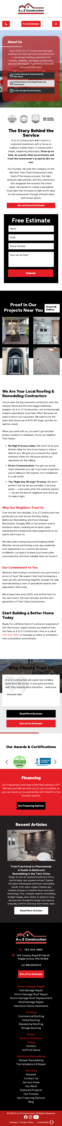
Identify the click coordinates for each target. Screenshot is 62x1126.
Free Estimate (31, 24)
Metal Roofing (31, 1020)
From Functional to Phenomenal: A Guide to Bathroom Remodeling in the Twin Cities (31, 870)
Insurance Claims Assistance (31, 1006)
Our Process (31, 1094)
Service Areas (31, 1082)
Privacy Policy (27, 1122)
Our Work (31, 1086)
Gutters (31, 1046)
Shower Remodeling (31, 1060)
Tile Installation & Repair (31, 1064)
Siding (31, 1042)
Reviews (31, 1074)
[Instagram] (30, 1117)
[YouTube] (36, 1117)
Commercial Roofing (31, 1016)
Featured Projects (31, 1090)
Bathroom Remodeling (31, 1056)
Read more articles (31, 910)
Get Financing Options (31, 805)
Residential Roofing (31, 1024)
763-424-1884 (10, 634)
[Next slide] (55, 762)
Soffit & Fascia (31, 1050)
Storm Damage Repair (31, 986)
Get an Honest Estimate (31, 205)
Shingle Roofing (31, 1028)
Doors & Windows (31, 1038)
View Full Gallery (51, 308)
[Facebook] (26, 1117)
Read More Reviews (31, 713)
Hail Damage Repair (31, 990)
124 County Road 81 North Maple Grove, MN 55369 (33, 957)
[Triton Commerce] (51, 1122)
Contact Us (31, 1078)
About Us (31, 1070)
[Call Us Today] (6, 24)
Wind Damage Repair (31, 1002)
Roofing (31, 1012)
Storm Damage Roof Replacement (31, 998)
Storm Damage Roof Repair (31, 994)
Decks (31, 1034)
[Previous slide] (6, 762)
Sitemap (13, 1122)
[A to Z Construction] (31, 13)
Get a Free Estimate (31, 723)
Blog (31, 1101)
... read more (50, 687)
